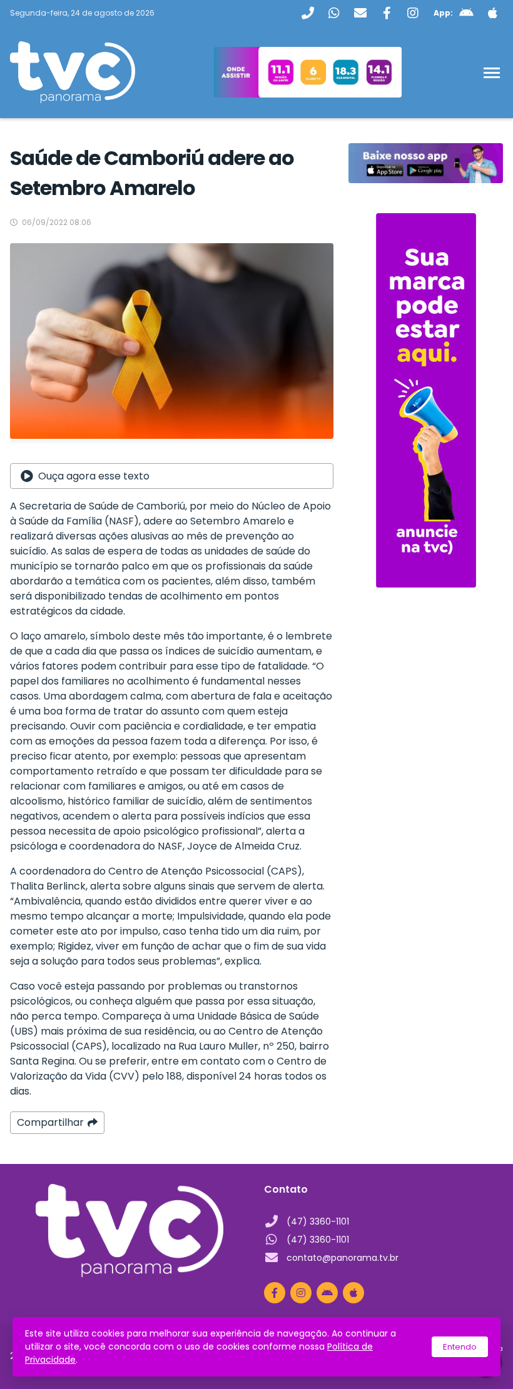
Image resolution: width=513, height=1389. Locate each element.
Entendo (460, 1347)
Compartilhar (50, 1122)
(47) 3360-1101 (318, 1221)
